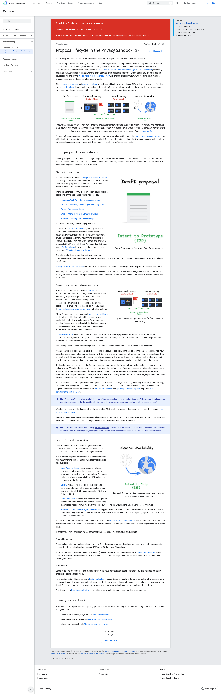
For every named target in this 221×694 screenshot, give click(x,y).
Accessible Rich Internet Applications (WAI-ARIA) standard (125, 70)
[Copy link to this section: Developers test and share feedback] (100, 285)
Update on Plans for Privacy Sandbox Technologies (82, 29)
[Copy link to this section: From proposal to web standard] (104, 152)
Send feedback (155, 51)
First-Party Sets (68, 498)
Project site (103, 674)
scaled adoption (89, 84)
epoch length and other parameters (74, 309)
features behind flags (98, 314)
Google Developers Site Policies (92, 654)
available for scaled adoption (122, 520)
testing (74, 84)
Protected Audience (77, 228)
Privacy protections (86, 3)
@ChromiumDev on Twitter (96, 624)
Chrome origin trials (64, 334)
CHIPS (64, 485)
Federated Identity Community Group (77, 218)
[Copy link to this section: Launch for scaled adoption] (90, 440)
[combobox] (160, 3)
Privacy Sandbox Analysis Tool (172, 674)
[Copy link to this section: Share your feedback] (88, 600)
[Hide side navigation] (30, 689)
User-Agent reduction (70, 468)
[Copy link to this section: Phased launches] (74, 539)
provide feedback (101, 615)
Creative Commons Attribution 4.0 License (120, 651)
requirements (146, 131)
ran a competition (102, 428)
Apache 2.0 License (58, 654)
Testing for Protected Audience (70, 266)
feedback (90, 290)
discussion (66, 84)
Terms (40, 689)
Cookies (49, 3)
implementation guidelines (100, 619)
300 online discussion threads (78, 250)
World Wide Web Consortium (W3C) (94, 76)
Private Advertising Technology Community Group (83, 204)
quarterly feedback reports (128, 389)
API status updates (103, 389)
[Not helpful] (163, 44)
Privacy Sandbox (62, 44)
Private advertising (65, 3)
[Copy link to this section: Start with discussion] (82, 172)
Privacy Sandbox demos (169, 678)
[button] (15, 35)
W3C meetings (68, 247)
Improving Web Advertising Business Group (80, 200)
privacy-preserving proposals (94, 177)
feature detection (96, 579)
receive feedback (67, 87)
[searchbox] (17, 21)
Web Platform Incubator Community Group (79, 214)
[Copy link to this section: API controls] (69, 565)
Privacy (48, 689)
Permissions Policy (80, 590)
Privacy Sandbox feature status (68, 35)
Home (205, 3)
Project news (42, 678)
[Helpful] (159, 44)
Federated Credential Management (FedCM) (80, 509)
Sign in (215, 3)
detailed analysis (94, 399)
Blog (100, 3)
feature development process (148, 136)
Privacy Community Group (72, 209)
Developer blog (43, 674)
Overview (37, 3)
